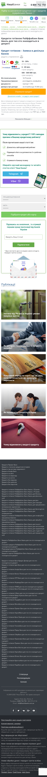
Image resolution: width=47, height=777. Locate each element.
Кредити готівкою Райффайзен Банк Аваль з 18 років (20, 489)
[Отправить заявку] (10, 65)
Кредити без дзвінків (9, 482)
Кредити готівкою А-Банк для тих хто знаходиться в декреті (23, 593)
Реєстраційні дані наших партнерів (16, 720)
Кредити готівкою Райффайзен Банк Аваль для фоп (20, 500)
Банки (12, 27)
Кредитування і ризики (11, 723)
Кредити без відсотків (9, 484)
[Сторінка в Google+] (28, 710)
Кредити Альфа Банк (9, 471)
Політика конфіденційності (12, 727)
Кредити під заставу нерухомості (13, 469)
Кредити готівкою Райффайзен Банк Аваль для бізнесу (21, 494)
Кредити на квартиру (9, 476)
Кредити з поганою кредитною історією (16, 467)
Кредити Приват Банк (9, 465)
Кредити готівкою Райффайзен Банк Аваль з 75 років (20, 492)
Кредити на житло (8, 478)
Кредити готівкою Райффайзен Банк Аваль (23, 28)
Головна (4, 27)
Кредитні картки (21, 21)
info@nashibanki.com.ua (26, 703)
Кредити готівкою (7, 21)
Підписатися (23, 245)
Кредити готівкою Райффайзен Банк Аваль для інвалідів (22, 503)
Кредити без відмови (9, 480)
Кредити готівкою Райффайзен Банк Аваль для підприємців (23, 529)
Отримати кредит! (23, 91)
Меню (43, 22)
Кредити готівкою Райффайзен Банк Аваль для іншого (21, 524)
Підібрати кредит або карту (23, 214)
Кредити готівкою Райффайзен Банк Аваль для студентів (22, 531)
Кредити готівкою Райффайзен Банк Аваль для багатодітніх (23, 509)
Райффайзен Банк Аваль (27, 27)
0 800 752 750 (38, 5)
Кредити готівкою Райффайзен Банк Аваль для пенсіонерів (23, 526)
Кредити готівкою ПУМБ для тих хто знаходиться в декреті (22, 587)
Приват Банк (6, 772)
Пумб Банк (17, 772)
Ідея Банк (26, 772)
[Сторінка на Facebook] (13, 710)
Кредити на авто (8, 473)
